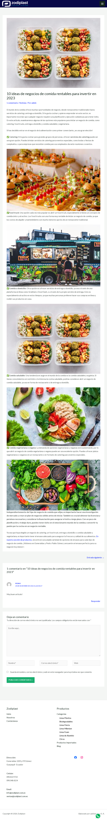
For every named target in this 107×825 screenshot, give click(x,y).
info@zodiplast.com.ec (16, 793)
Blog (59, 746)
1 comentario (12, 103)
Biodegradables (66, 721)
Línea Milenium (65, 728)
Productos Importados (66, 743)
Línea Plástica (65, 718)
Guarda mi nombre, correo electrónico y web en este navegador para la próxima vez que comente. (51, 672)
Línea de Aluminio (66, 736)
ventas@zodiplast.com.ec (17, 796)
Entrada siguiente (95, 557)
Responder (95, 601)
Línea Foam (64, 732)
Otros (62, 739)
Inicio (9, 714)
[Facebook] (75, 757)
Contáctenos (12, 721)
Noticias (22, 103)
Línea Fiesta (64, 725)
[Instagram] (81, 757)
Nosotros (11, 717)
